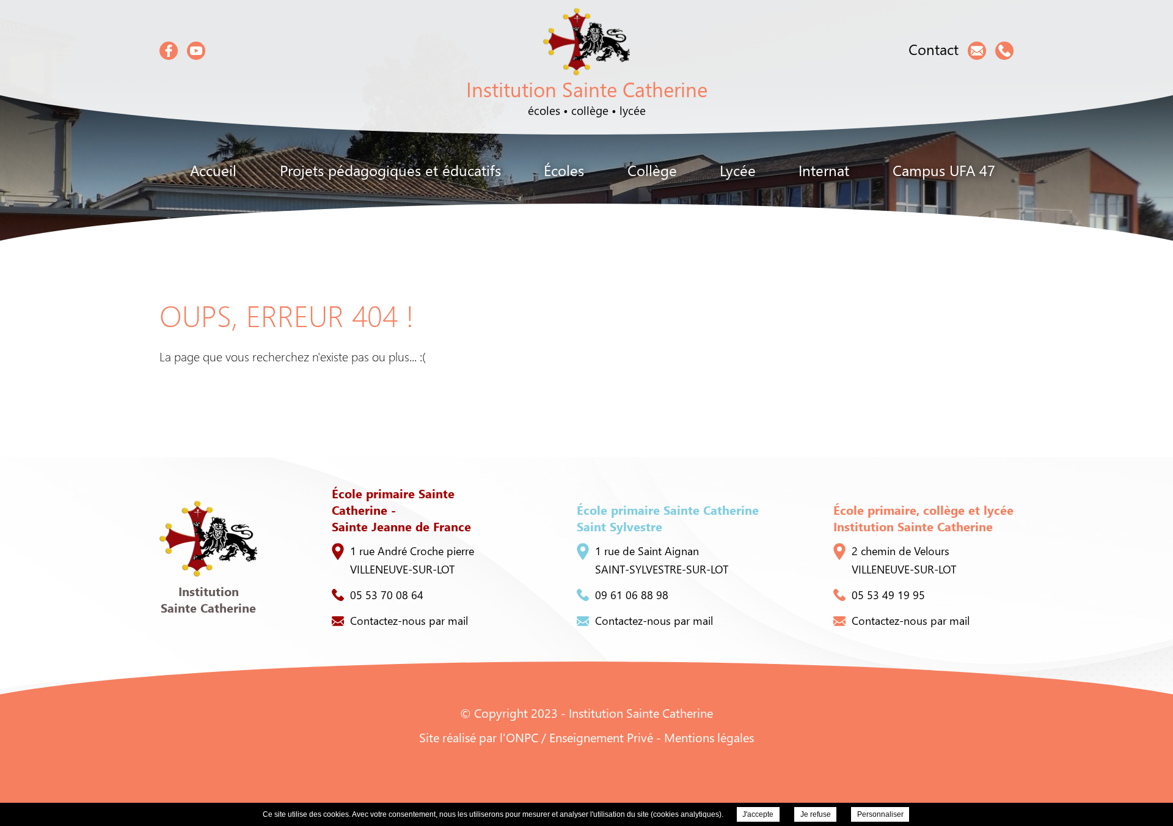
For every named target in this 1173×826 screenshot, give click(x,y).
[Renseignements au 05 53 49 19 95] (1004, 51)
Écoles (564, 170)
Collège (652, 170)
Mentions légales (709, 737)
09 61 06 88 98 (631, 595)
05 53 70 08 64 (386, 595)
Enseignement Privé (601, 737)
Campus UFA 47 (944, 170)
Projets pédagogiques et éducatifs (390, 170)
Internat (823, 170)
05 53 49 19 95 (888, 595)
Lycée (738, 170)
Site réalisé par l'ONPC (478, 737)
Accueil (213, 170)
